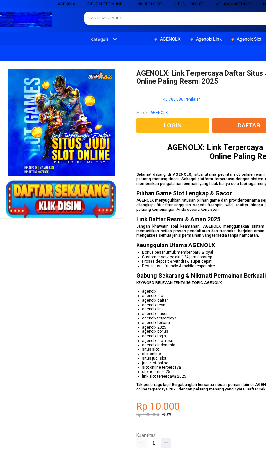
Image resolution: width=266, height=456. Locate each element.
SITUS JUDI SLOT (189, 4)
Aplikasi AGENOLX (233, 4)
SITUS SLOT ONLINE (104, 4)
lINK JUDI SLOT (148, 4)
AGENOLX (66, 4)
